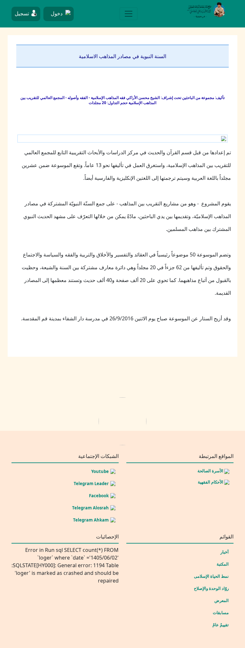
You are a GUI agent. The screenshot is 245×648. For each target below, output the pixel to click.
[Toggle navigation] (128, 13)
